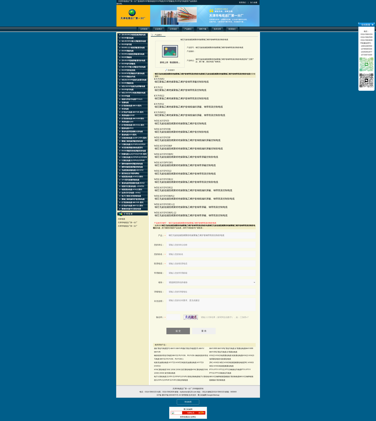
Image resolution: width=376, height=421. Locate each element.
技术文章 (217, 29)
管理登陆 (184, 395)
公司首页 (143, 29)
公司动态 (173, 29)
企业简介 (158, 29)
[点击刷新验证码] (190, 317)
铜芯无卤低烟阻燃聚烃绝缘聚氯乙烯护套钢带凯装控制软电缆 (192, 223)
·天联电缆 (121, 219)
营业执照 (188, 402)
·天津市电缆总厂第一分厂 (127, 222)
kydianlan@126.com (188, 392)
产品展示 (188, 29)
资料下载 (202, 29)
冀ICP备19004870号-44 (171, 395)
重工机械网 (202, 395)
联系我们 (242, 2)
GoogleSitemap (213, 395)
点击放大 (171, 70)
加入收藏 (256, 2)
